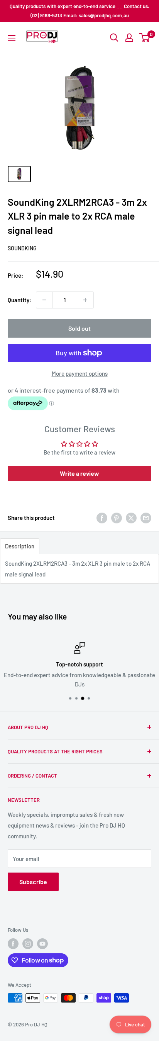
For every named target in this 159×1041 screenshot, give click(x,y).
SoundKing (22, 248)
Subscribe (33, 881)
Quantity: (19, 299)
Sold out (79, 328)
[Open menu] (11, 38)
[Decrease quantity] (44, 300)
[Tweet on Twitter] (131, 517)
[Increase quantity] (85, 300)
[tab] (19, 546)
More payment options (80, 373)
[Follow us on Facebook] (13, 943)
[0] (145, 37)
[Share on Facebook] (101, 517)
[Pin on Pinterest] (116, 517)
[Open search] (114, 37)
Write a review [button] (79, 473)
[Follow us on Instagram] (27, 943)
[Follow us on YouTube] (42, 943)
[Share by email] (145, 517)
